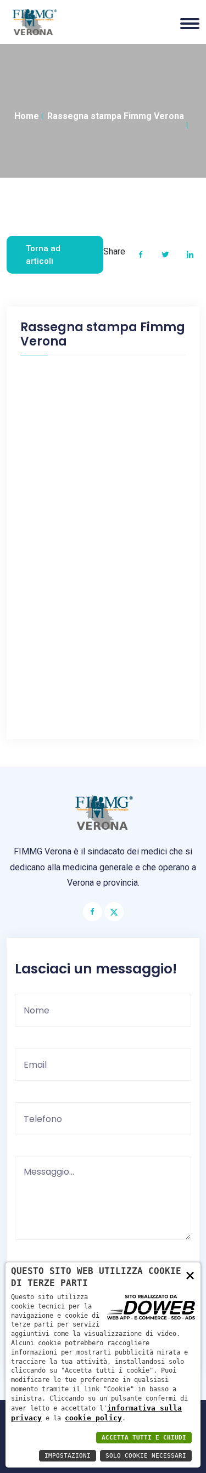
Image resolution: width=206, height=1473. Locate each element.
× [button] (190, 1274)
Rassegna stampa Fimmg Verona (115, 116)
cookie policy (93, 1418)
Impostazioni (67, 1455)
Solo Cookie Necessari (145, 1455)
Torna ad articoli (43, 254)
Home (26, 116)
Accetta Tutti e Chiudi (144, 1437)
